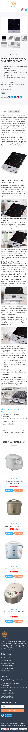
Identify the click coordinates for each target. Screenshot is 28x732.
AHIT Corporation (20, 725)
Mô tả (4, 111)
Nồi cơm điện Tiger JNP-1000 (14, 569)
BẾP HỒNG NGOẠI (17, 84)
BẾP (10, 84)
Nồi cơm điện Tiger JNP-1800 (14, 526)
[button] (26, 10)
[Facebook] (2, 697)
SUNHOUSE (8, 89)
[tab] (5, 111)
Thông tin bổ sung (14, 111)
